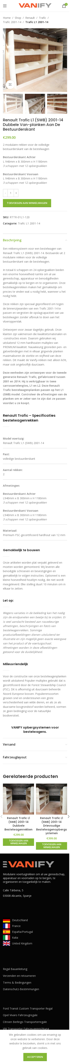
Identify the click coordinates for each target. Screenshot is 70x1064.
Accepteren (35, 1057)
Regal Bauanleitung (15, 969)
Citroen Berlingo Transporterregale (25, 1022)
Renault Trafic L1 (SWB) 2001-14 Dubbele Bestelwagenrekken (18, 823)
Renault (30, 18)
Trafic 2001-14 (12, 22)
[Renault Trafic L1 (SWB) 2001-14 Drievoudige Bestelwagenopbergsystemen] (51, 799)
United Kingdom (22, 943)
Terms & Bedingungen (17, 982)
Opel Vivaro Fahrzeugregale (20, 1015)
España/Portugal (22, 932)
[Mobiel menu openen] (5, 6)
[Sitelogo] (35, 5)
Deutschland (20, 920)
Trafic (42, 18)
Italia (15, 937)
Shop (18, 18)
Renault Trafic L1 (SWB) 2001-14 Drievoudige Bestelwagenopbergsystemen (51, 825)
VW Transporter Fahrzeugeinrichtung (26, 1028)
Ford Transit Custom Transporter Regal (27, 1008)
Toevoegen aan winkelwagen (27, 203)
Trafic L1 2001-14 (36, 22)
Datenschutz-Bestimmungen (21, 989)
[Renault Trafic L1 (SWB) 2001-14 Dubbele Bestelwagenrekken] (18, 799)
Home (7, 18)
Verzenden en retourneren (19, 976)
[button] (7, 60)
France (16, 926)
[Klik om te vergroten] (10, 84)
